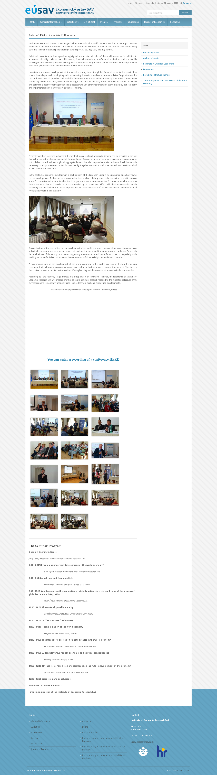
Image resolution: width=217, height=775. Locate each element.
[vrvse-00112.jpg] (105, 403)
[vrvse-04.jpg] (44, 521)
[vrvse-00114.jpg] (74, 427)
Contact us (175, 22)
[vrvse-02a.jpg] (44, 498)
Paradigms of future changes (156, 75)
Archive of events (151, 58)
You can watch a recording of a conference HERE (83, 359)
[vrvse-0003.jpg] (105, 379)
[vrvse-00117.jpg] (74, 450)
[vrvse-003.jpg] (105, 450)
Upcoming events (151, 52)
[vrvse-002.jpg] (44, 474)
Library (34, 738)
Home (129, 3)
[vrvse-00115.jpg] (105, 426)
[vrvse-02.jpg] (105, 474)
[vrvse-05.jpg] (105, 497)
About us (35, 727)
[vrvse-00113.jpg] (44, 427)
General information (51, 22)
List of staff (89, 22)
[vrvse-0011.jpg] (74, 403)
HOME (32, 22)
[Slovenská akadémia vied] (143, 751)
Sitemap (139, 3)
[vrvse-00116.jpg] (44, 450)
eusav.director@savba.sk (142, 742)
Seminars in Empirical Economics (158, 64)
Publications (133, 22)
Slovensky (149, 3)
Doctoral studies (90, 732)
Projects (118, 22)
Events (104, 22)
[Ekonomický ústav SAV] (59, 9)
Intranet (187, 3)
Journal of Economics (154, 22)
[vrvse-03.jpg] (74, 497)
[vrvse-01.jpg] (74, 521)
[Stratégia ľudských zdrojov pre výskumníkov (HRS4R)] (162, 751)
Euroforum (148, 69)
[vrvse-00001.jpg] (44, 379)
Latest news (72, 22)
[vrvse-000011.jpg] (74, 379)
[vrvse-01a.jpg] (74, 474)
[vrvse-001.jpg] (44, 403)
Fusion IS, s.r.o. (183, 771)
